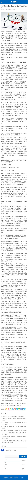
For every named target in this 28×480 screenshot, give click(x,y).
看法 (10, 9)
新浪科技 (16, 477)
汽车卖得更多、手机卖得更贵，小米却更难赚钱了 (13, 416)
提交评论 (23, 456)
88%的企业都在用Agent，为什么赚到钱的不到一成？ (14, 430)
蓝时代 (14, 2)
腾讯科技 (21, 477)
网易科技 (11, 477)
